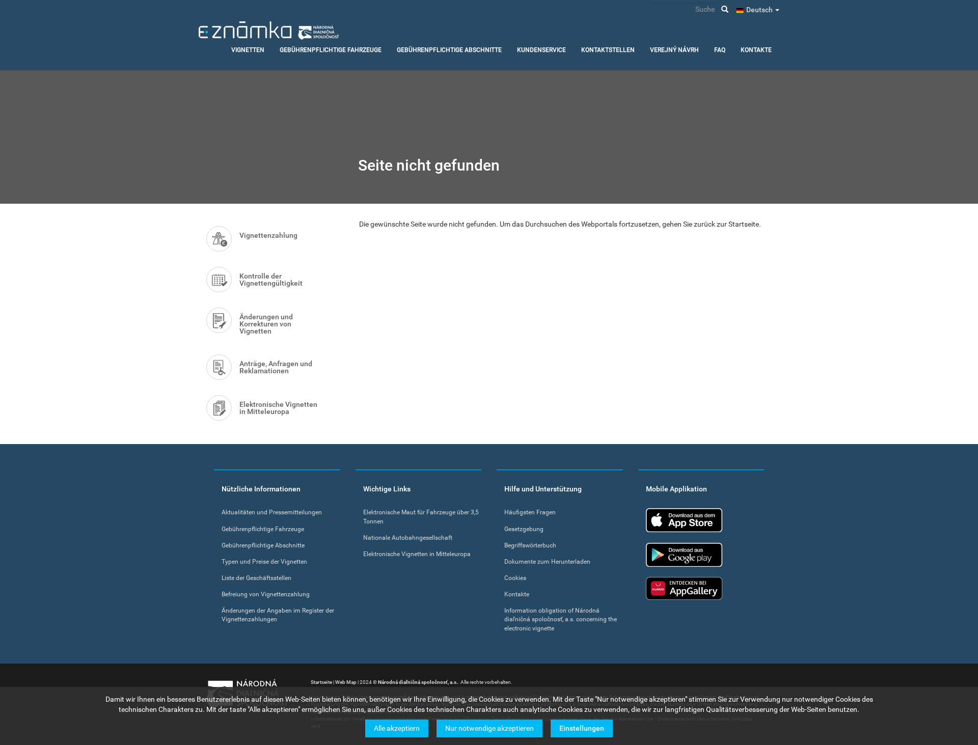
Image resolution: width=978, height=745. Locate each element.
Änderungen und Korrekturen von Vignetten (266, 324)
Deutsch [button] (760, 10)
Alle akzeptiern (397, 728)
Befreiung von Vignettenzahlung (266, 594)
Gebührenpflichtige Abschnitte (449, 49)
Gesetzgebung (524, 529)
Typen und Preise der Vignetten (264, 561)
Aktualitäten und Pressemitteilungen (272, 512)
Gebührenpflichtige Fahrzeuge (331, 49)
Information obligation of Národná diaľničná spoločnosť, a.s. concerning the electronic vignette (560, 619)
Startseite (321, 682)
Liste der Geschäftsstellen (256, 578)
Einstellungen (581, 728)
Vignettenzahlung (268, 235)
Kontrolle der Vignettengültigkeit (271, 279)
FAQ (719, 49)
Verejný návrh (674, 49)
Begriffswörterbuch (530, 545)
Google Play (684, 555)
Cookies (515, 578)
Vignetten (247, 49)
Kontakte (756, 49)
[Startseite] (269, 30)
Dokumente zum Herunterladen (547, 561)
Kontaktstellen (608, 49)
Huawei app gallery (684, 588)
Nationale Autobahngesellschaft (407, 537)
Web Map (346, 682)
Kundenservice (541, 49)
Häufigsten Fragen (530, 512)
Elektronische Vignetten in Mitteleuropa (278, 408)
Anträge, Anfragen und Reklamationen (275, 367)
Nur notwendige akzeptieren (489, 728)
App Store (684, 520)
